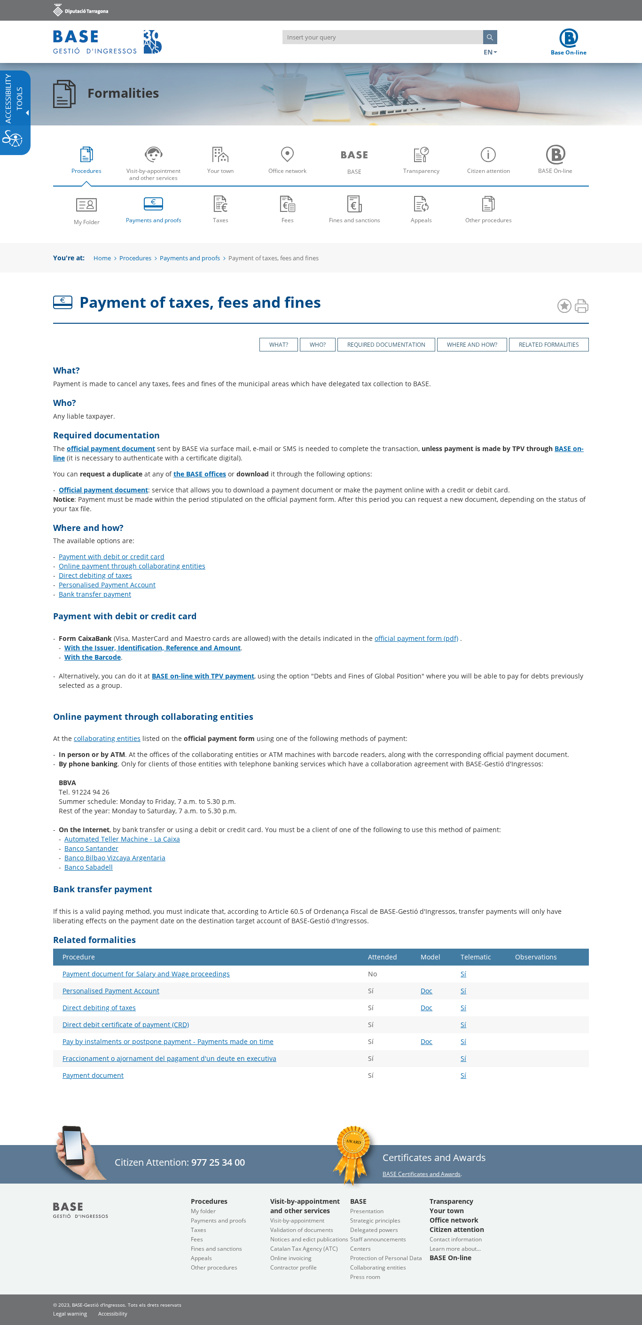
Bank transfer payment (95, 594)
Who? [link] (318, 345)
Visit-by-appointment (297, 1220)
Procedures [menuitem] (88, 178)
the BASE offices (199, 473)
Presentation (367, 1211)
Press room (365, 1277)
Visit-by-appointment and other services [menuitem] (156, 178)
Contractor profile (293, 1267)
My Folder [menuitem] (87, 222)
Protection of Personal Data (386, 1258)
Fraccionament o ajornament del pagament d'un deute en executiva (169, 1058)
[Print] (581, 306)
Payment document (93, 1075)
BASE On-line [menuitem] (557, 178)
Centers (360, 1249)
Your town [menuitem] (222, 178)
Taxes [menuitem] (220, 220)
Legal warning (70, 1313)
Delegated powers (374, 1230)
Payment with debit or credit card (111, 556)
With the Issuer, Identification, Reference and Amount (152, 647)
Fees (197, 1239)
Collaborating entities (378, 1267)
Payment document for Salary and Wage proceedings (146, 973)
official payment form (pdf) (416, 638)
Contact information (456, 1239)
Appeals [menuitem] (421, 220)
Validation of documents (301, 1230)
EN (488, 51)
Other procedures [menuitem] (488, 220)
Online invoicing (291, 1258)
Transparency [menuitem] (423, 178)
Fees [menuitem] (288, 220)
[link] (80, 9)
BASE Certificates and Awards (422, 1174)
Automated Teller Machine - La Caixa (122, 838)
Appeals (201, 1258)
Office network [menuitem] (289, 178)
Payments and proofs (190, 258)
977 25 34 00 (218, 1162)
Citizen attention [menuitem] (490, 178)
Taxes (198, 1230)
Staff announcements (378, 1239)
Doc (426, 990)
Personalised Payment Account (107, 584)
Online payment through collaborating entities (132, 565)
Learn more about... (455, 1249)
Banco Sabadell (88, 867)
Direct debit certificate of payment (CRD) (126, 1024)
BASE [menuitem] (356, 178)
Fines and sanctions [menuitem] (354, 220)
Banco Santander (91, 848)
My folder (203, 1211)
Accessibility (112, 1313)
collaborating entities (107, 738)
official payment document (111, 448)
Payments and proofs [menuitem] (153, 220)
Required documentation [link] (386, 345)
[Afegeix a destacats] (564, 306)
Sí (463, 973)
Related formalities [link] (549, 345)
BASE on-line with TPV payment (203, 675)
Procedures (135, 258)
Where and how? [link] (472, 345)
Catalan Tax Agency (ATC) (304, 1249)
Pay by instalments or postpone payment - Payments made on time (168, 1041)
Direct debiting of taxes (95, 575)
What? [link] (278, 345)
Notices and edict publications (309, 1239)
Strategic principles (375, 1220)
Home (102, 258)
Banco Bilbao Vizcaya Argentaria (114, 857)
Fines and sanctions (216, 1249)
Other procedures (214, 1267)
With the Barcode (92, 657)
